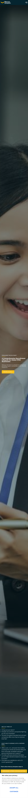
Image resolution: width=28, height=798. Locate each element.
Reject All (14, 795)
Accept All (14, 788)
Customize (14, 791)
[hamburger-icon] (26, 2)
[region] (14, 785)
